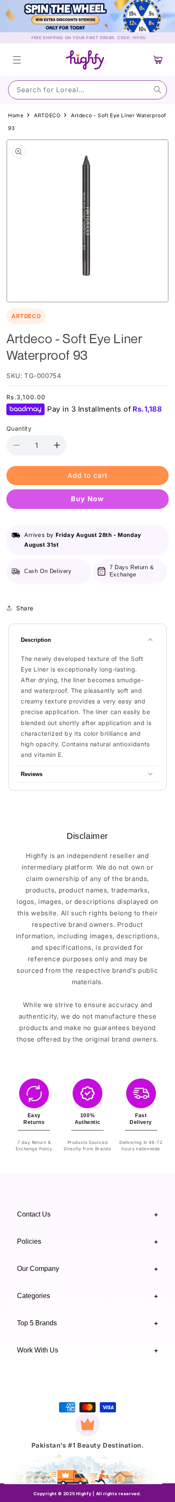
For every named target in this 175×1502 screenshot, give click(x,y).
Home (15, 115)
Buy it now (87, 498)
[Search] (157, 89)
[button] (17, 60)
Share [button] (25, 608)
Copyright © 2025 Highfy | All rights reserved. (87, 1493)
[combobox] (87, 89)
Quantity (18, 428)
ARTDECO (47, 115)
